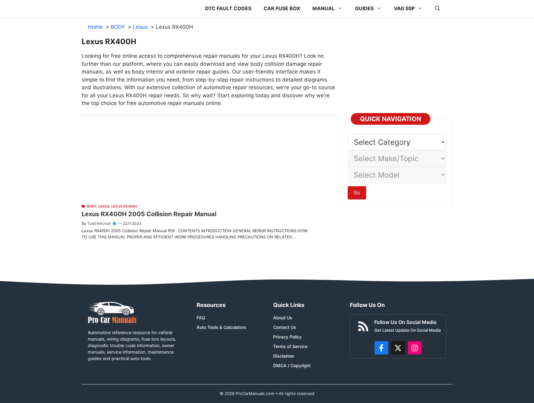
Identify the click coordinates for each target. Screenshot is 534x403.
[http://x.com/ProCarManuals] (398, 348)
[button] (437, 8)
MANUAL (323, 8)
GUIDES (364, 8)
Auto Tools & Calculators (221, 327)
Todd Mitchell (99, 223)
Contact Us (284, 327)
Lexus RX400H (124, 206)
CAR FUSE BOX (282, 8)
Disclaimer (283, 356)
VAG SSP (404, 8)
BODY (91, 206)
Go (357, 192)
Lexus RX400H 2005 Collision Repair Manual (149, 214)
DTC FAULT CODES (228, 8)
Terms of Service (290, 346)
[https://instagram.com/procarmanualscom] (415, 348)
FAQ (201, 317)
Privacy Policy (287, 336)
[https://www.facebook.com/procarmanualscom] (381, 348)
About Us (282, 317)
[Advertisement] (208, 159)
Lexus (103, 206)
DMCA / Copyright (292, 365)
